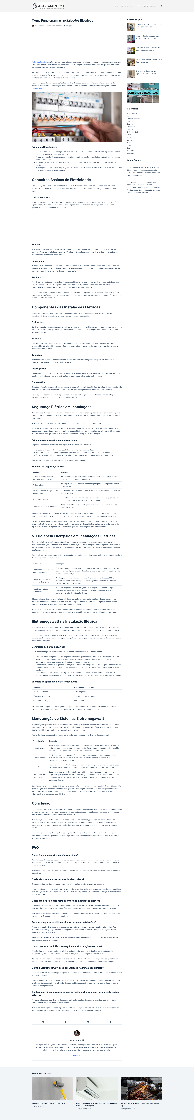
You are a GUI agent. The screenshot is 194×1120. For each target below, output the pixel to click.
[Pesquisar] (161, 6)
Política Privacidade (150, 6)
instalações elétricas (42, 62)
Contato (138, 6)
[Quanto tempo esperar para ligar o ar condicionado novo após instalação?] (97, 1088)
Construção (131, 121)
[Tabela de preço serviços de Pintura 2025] (52, 1088)
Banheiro (130, 116)
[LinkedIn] (110, 1022)
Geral (129, 135)
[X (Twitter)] (65, 1022)
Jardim (129, 140)
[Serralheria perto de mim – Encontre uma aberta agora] (141, 1088)
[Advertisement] (77, 45)
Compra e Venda (133, 119)
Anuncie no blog (126, 6)
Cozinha (130, 124)
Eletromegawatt (38, 88)
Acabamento (132, 113)
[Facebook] (43, 1022)
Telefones (130, 153)
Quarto (129, 148)
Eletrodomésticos (133, 132)
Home (116, 6)
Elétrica (130, 129)
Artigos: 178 (76, 1055)
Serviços (69, 26)
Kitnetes (130, 143)
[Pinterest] (88, 1022)
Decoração (131, 127)
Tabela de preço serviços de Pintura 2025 (48, 1103)
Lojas (129, 145)
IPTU (129, 137)
